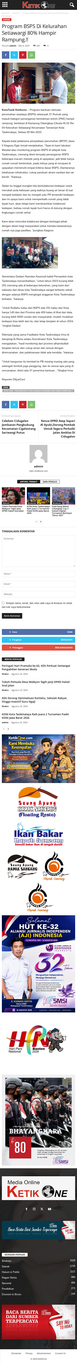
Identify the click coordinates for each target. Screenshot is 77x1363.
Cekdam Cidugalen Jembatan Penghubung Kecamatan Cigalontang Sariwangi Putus (19, 426)
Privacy (29, 1353)
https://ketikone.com (38, 471)
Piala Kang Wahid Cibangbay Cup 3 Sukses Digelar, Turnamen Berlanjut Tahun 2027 (62, 511)
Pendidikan (8, 1288)
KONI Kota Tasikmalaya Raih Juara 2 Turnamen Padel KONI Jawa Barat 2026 (38, 509)
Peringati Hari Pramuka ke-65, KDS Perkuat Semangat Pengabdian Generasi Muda (36, 667)
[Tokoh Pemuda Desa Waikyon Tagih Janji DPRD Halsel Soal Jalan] (13, 496)
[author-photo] (38, 454)
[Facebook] (5, 55)
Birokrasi (32, 503)
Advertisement (44, 1353)
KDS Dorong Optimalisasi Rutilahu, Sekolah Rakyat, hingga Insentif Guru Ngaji (34, 699)
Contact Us (60, 1353)
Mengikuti (67, 639)
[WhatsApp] (31, 55)
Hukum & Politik (10, 1272)
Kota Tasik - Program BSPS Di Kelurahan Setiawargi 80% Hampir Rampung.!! (38, 391)
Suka (70, 632)
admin (13, 45)
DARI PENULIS (50, 481)
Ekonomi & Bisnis (11, 1294)
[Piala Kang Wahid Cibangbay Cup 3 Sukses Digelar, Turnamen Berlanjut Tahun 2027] (63, 496)
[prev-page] (36, 522)
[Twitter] (14, 55)
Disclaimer (16, 1353)
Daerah (16, 13)
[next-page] (41, 522)
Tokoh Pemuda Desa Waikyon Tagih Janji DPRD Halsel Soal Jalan (13, 508)
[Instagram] (35, 1209)
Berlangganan (64, 647)
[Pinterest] (23, 55)
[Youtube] (50, 1209)
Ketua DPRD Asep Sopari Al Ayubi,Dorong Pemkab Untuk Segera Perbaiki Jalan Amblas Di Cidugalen (57, 428)
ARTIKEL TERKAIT (28, 481)
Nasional (6, 1283)
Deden (5, 673)
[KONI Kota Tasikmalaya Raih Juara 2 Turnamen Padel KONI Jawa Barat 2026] (38, 496)
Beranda (5, 13)
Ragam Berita (9, 1277)
